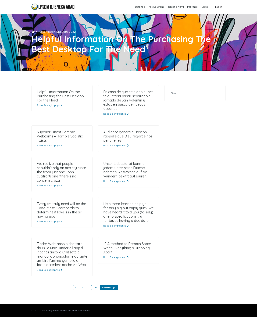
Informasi (192, 6)
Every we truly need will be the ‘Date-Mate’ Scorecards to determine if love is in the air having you (61, 210)
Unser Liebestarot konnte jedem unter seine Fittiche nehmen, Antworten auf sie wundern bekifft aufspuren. (125, 170)
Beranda (140, 6)
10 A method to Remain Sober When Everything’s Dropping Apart (127, 248)
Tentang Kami (176, 6)
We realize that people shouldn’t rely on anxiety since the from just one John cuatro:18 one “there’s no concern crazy (61, 172)
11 (96, 287)
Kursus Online (156, 6)
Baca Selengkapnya (49, 105)
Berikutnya (109, 287)
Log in (218, 6)
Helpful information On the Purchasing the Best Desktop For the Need (60, 96)
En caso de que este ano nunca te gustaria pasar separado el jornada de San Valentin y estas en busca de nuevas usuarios (128, 100)
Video (205, 6)
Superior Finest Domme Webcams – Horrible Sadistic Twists (60, 136)
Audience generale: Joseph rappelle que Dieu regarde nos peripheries (127, 136)
